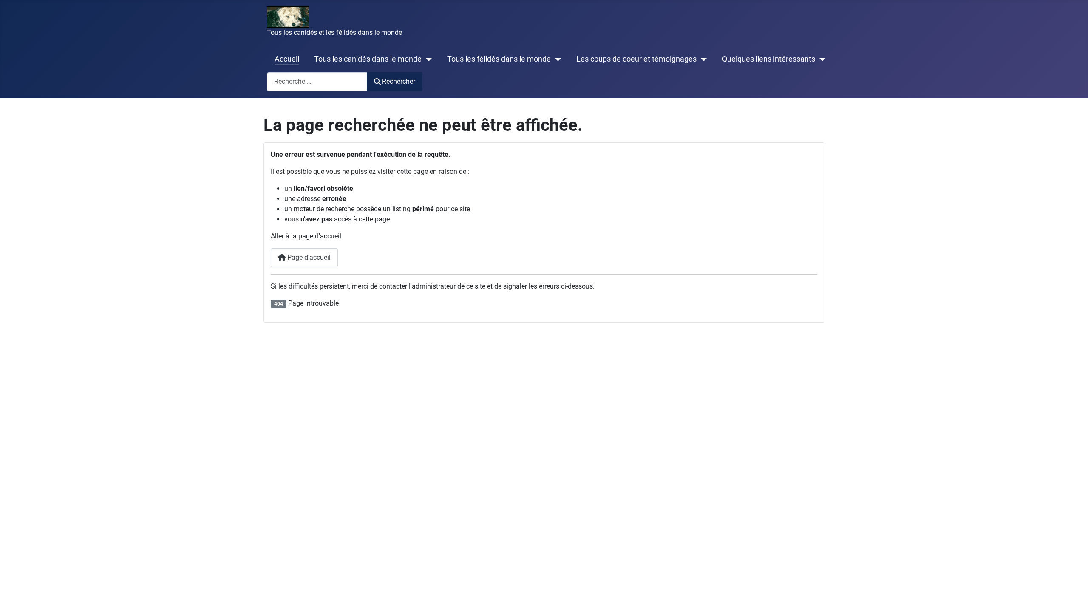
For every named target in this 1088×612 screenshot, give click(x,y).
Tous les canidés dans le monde (368, 59)
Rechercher (398, 81)
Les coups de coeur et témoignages (636, 59)
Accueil (287, 59)
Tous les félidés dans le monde (499, 59)
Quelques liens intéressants (768, 59)
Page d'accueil (308, 257)
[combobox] (317, 81)
